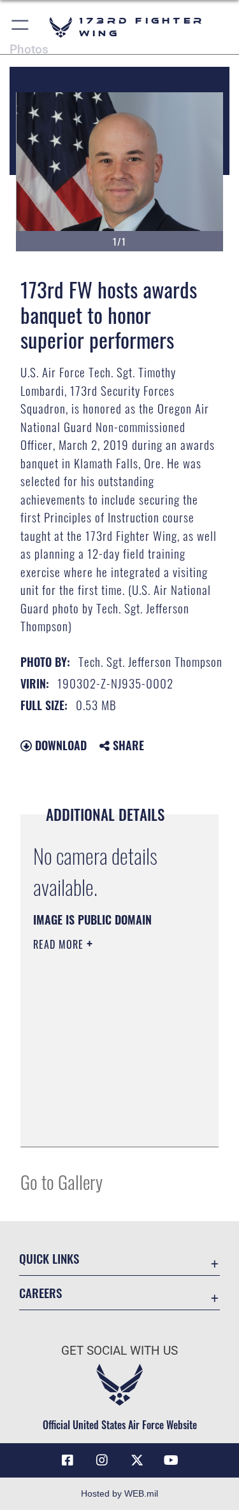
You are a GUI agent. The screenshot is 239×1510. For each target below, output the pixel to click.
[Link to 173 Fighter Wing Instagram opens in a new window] (102, 1460)
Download (59, 745)
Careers (40, 1292)
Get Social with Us (119, 1350)
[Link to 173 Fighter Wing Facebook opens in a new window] (67, 1460)
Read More (60, 944)
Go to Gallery (61, 1181)
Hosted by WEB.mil (119, 1493)
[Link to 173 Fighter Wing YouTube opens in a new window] (171, 1460)
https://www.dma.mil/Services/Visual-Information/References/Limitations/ (110, 1123)
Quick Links (49, 1258)
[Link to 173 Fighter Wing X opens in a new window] (137, 1460)
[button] (20, 27)
